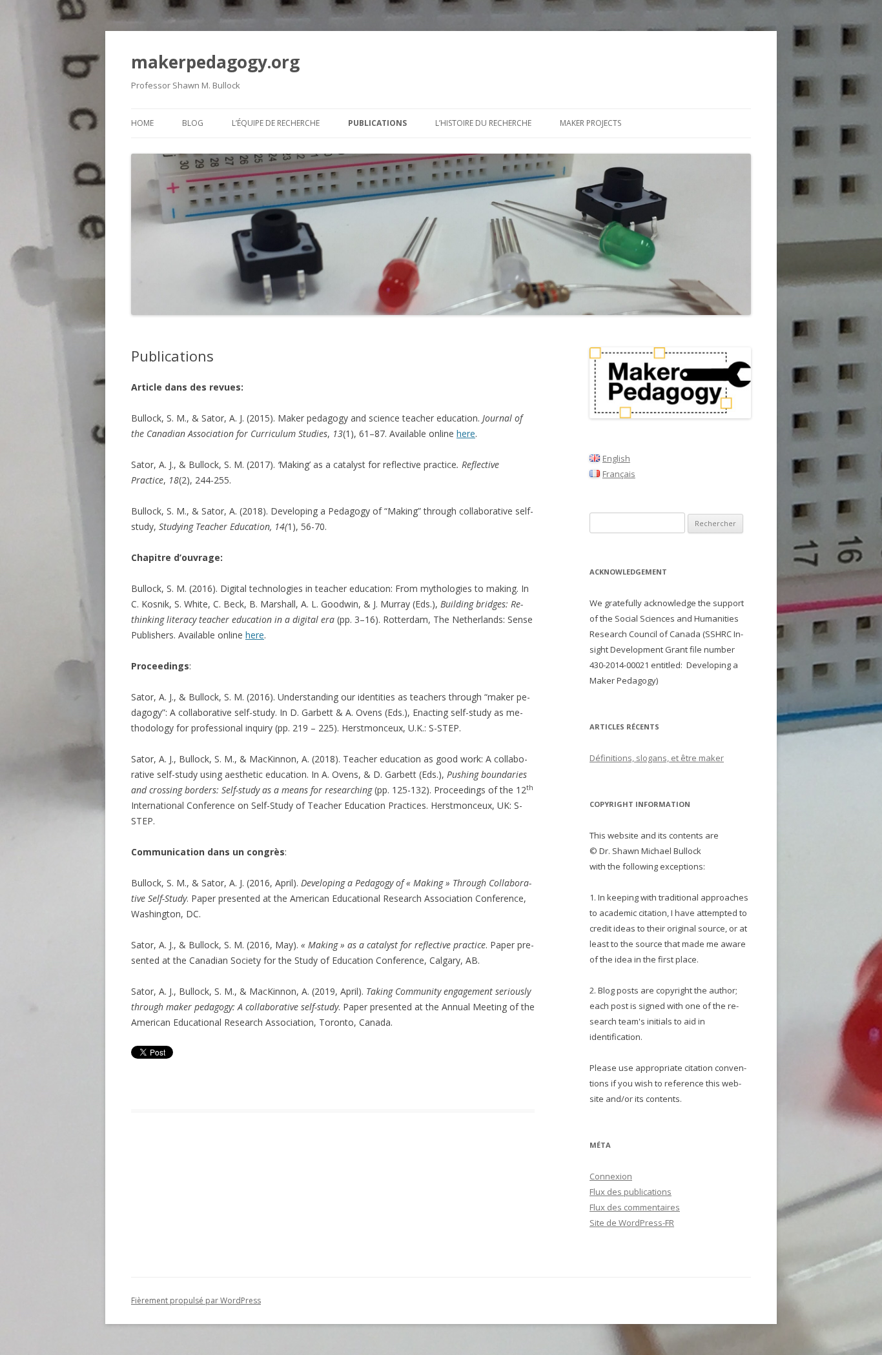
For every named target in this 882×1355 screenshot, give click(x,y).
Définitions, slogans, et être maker (657, 758)
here (465, 433)
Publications (377, 122)
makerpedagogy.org (215, 62)
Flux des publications (631, 1191)
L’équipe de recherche (276, 122)
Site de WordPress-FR (632, 1222)
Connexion (611, 1176)
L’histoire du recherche (483, 122)
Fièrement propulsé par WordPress (196, 1300)
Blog (192, 122)
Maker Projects (590, 122)
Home (142, 122)
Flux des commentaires (635, 1207)
